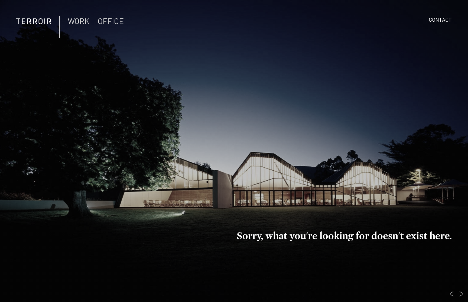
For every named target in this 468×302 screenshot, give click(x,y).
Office (111, 21)
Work (79, 21)
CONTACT (440, 19)
